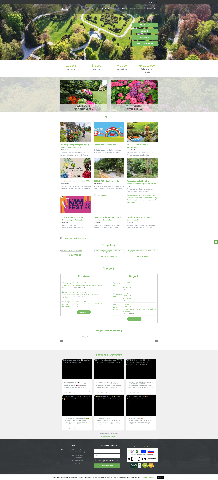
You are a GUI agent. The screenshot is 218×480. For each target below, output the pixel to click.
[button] (154, 9)
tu (119, 477)
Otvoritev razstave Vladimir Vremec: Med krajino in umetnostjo (139, 310)
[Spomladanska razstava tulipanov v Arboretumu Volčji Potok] (109, 250)
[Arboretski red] (73, 238)
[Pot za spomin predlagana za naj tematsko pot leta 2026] (75, 132)
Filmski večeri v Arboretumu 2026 (75, 181)
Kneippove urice (128, 298)
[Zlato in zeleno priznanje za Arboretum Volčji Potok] (148, 464)
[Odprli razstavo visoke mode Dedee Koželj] (142, 204)
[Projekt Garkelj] (142, 449)
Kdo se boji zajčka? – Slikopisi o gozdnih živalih (87, 285)
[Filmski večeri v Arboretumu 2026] (75, 168)
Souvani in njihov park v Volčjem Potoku (85, 294)
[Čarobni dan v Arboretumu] (109, 132)
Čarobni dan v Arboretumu (105, 144)
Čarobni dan (127, 287)
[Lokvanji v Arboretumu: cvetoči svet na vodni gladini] (109, 204)
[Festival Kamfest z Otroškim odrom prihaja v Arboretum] (75, 204)
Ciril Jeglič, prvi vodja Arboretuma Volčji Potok (87, 304)
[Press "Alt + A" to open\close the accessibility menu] (216, 242)
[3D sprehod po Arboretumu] (71, 251)
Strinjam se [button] (160, 477)
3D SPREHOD (75, 255)
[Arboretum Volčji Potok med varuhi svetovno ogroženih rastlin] (142, 168)
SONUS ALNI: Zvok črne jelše (106, 181)
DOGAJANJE (142, 256)
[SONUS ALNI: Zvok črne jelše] (109, 168)
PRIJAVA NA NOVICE (107, 465)
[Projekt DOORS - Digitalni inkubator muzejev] (142, 457)
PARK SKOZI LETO (109, 256)
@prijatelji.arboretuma (109, 436)
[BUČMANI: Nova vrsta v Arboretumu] (142, 132)
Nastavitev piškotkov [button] (148, 477)
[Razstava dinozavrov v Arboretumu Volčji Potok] (143, 250)
